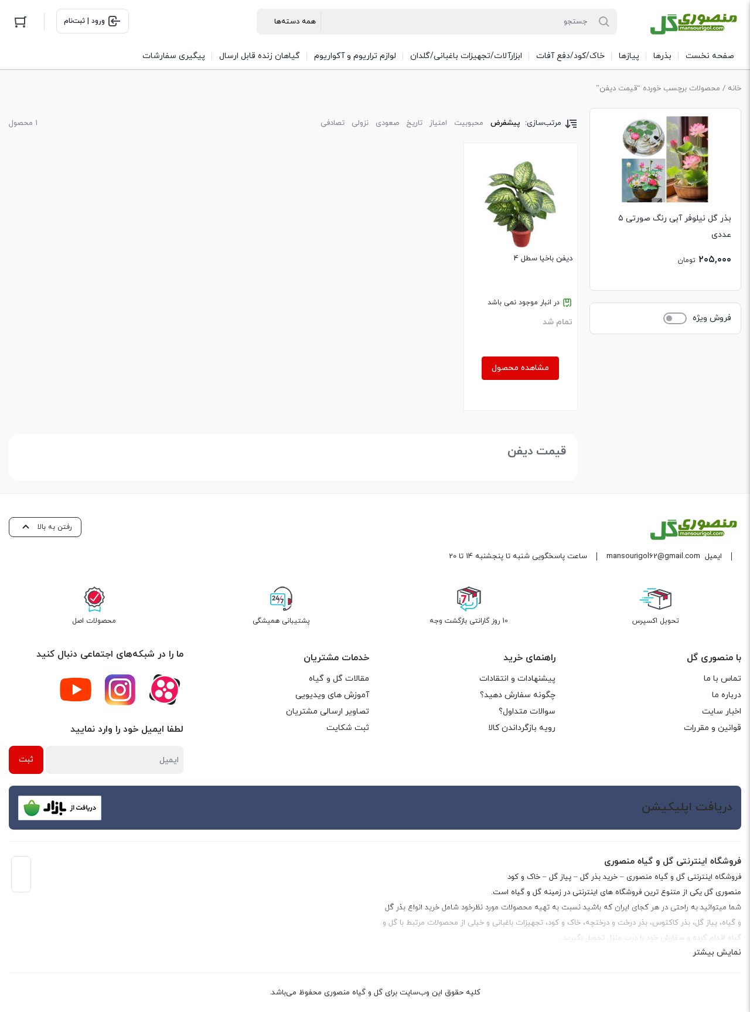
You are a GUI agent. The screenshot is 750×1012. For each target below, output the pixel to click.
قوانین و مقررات (712, 727)
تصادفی (333, 123)
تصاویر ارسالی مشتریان (327, 711)
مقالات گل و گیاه (339, 678)
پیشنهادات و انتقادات (517, 678)
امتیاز (438, 123)
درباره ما (726, 695)
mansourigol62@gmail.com (653, 556)
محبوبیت (468, 123)
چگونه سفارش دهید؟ (517, 695)
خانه (734, 88)
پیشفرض (505, 123)
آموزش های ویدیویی (332, 695)
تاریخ (414, 123)
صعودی (387, 123)
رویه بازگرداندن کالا (521, 727)
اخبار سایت (721, 711)
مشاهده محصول (520, 367)
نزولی (360, 123)
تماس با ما (722, 678)
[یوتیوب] (75, 689)
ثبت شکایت (347, 727)
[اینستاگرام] (120, 689)
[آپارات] (164, 689)
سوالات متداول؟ (527, 711)
